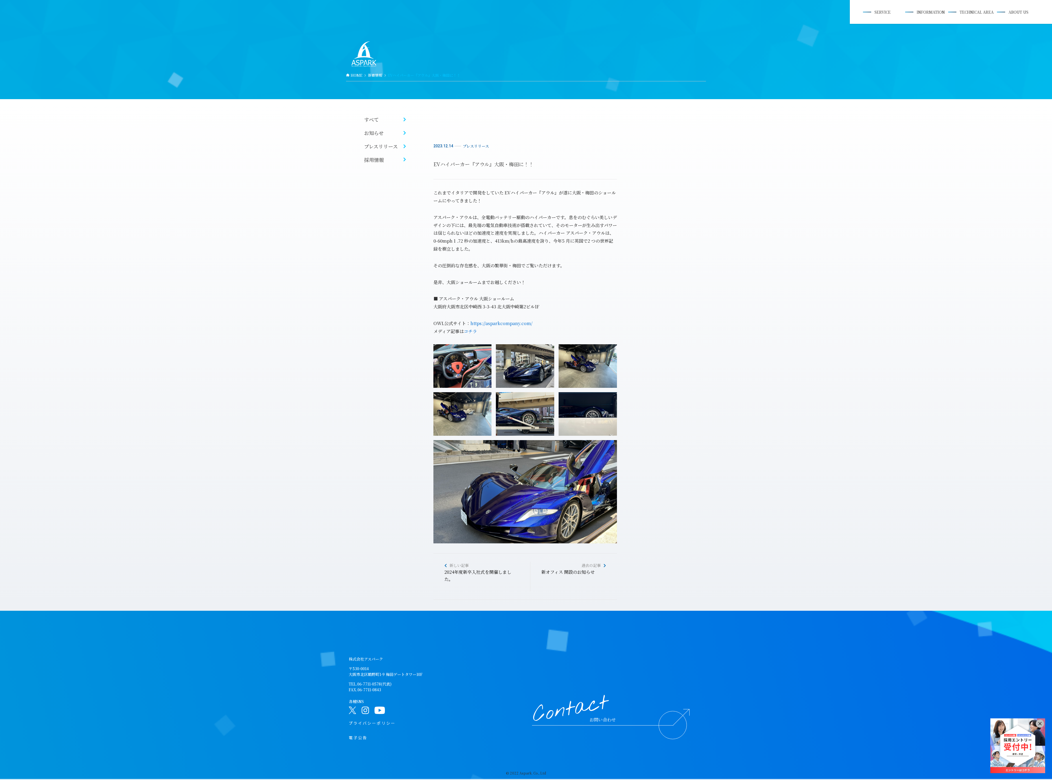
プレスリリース (381, 146)
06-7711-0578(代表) (374, 684)
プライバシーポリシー (372, 723)
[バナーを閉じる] (1040, 723)
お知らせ (374, 132)
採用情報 (374, 159)
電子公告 (358, 737)
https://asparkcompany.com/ (501, 323)
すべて (371, 119)
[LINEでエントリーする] (1017, 745)
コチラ (470, 331)
